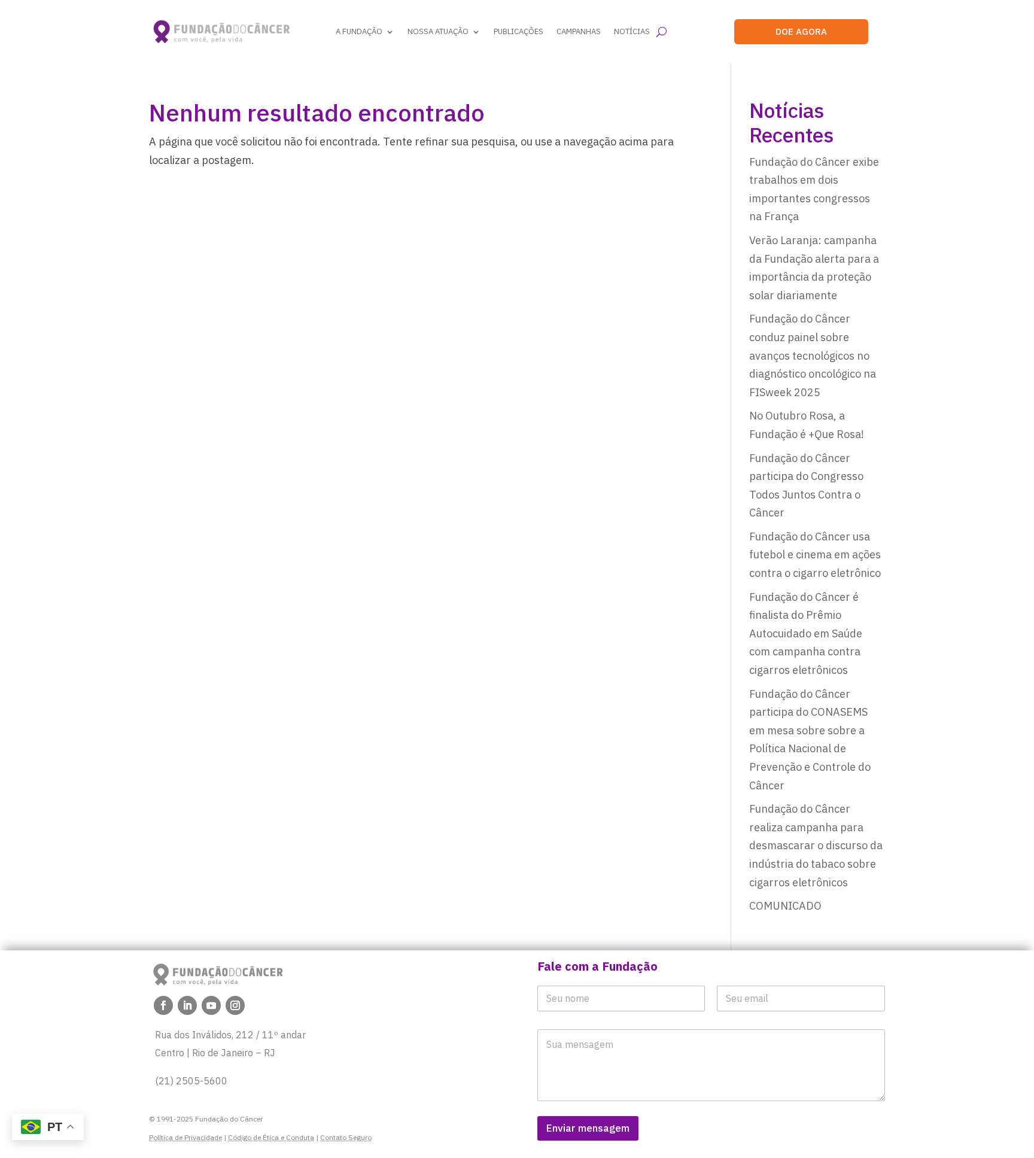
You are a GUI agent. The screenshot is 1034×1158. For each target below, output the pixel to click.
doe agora (801, 31)
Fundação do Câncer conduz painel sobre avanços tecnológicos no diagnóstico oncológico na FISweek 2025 (812, 355)
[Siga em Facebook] (163, 1005)
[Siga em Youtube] (211, 1005)
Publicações (518, 31)
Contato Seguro (346, 1137)
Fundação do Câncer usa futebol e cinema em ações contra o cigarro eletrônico (815, 555)
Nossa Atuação (438, 31)
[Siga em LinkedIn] (187, 1005)
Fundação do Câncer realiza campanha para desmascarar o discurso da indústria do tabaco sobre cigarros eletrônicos (816, 845)
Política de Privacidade (185, 1137)
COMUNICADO (785, 906)
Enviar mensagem (587, 1128)
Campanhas (578, 31)
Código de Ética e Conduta (271, 1137)
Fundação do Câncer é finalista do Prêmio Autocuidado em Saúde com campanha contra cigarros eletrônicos (805, 633)
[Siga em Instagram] (235, 1005)
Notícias (632, 31)
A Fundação (359, 31)
